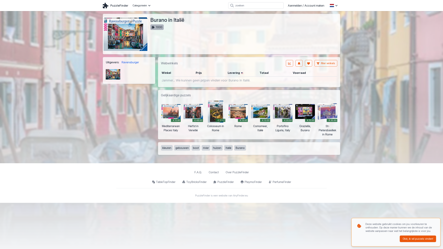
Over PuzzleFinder (237, 172)
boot (196, 148)
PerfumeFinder (282, 182)
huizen (217, 148)
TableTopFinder (165, 182)
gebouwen (182, 148)
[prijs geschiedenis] (289, 63)
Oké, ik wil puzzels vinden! (418, 238)
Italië (228, 148)
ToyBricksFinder (196, 182)
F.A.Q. (198, 172)
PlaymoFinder (253, 182)
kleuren (166, 148)
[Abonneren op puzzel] (299, 63)
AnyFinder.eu (240, 195)
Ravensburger (130, 62)
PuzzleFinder (225, 182)
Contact (214, 172)
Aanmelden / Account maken (306, 5)
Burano (240, 148)
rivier (206, 148)
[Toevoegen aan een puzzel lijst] (308, 63)
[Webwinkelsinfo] (181, 63)
